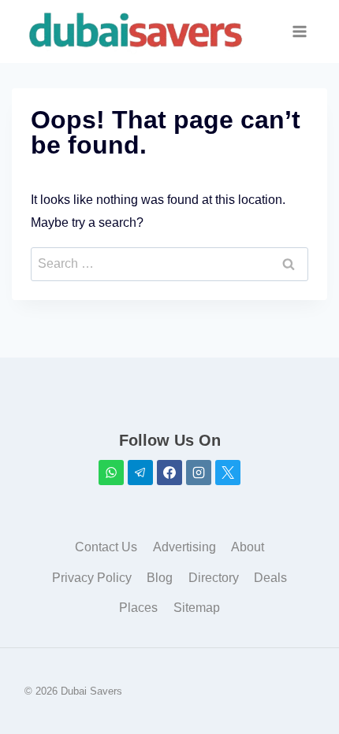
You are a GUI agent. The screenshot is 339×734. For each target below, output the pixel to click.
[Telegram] (140, 472)
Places (138, 607)
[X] (227, 472)
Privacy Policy (92, 577)
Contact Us (106, 547)
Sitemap (196, 607)
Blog (160, 577)
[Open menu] (300, 31)
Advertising (184, 547)
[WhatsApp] (111, 472)
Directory (213, 577)
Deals (270, 577)
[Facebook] (169, 472)
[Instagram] (198, 472)
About (247, 547)
